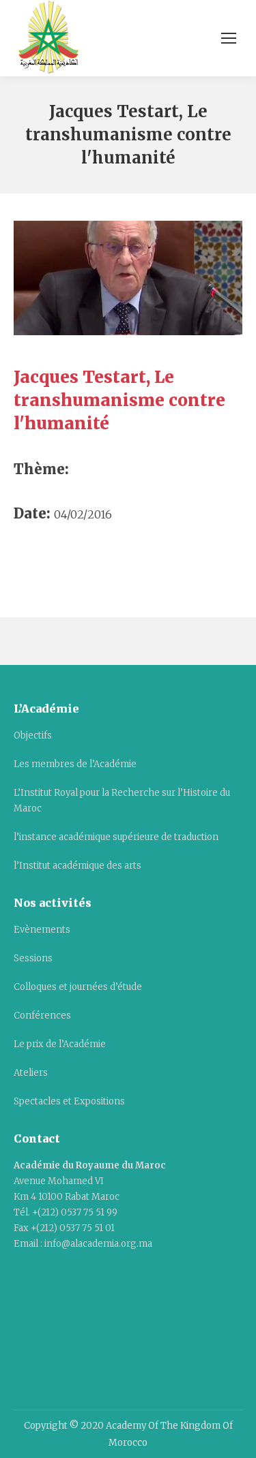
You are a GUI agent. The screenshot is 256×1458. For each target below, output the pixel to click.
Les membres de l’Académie (75, 764)
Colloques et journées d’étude (78, 987)
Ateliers (31, 1073)
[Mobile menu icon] (228, 38)
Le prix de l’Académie (60, 1044)
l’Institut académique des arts (77, 865)
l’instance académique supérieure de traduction (116, 837)
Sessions (33, 958)
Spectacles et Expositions (69, 1101)
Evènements (42, 929)
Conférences (42, 1015)
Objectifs (33, 735)
